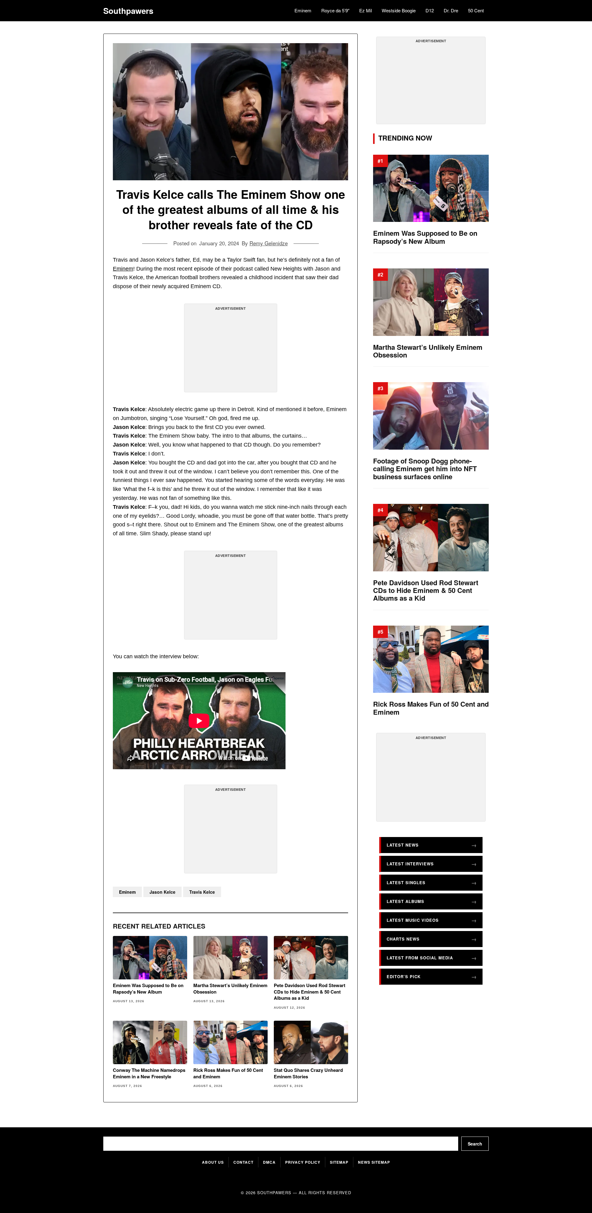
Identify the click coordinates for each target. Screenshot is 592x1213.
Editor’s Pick (404, 976)
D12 (430, 10)
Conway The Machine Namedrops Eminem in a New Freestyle (149, 1073)
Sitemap (339, 1162)
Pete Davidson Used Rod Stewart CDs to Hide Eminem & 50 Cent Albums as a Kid (309, 991)
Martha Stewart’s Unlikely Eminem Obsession (230, 988)
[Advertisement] (230, 350)
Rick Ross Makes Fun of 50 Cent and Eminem (228, 1073)
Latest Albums (405, 901)
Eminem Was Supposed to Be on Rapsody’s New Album (148, 988)
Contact (243, 1162)
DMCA (269, 1162)
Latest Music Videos (413, 920)
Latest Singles (406, 882)
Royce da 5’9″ (335, 10)
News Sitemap (374, 1162)
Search (475, 1144)
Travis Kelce (202, 892)
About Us (213, 1162)
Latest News (403, 845)
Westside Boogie (399, 10)
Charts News (403, 939)
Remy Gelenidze (268, 243)
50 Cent (476, 10)
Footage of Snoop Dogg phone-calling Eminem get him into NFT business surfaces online (425, 468)
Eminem (302, 10)
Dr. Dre (451, 10)
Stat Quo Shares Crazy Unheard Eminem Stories (308, 1073)
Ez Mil (365, 10)
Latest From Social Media (420, 958)
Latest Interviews (410, 864)
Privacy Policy (302, 1162)
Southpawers (128, 11)
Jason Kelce (162, 892)
